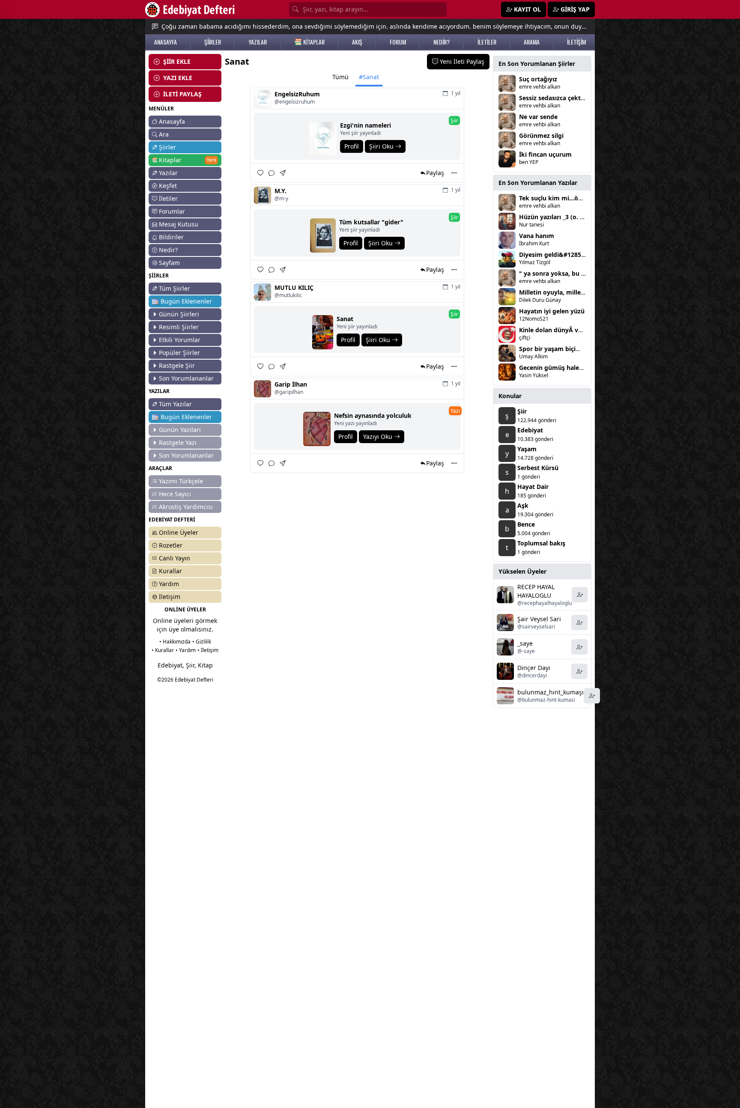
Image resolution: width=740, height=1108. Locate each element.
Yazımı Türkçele (181, 481)
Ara (164, 134)
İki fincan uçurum (545, 154)
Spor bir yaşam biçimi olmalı (561, 349)
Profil (351, 146)
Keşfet (168, 186)
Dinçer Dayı (533, 668)
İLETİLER (486, 42)
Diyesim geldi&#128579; (554, 254)
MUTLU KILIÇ (294, 287)
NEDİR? (441, 42)
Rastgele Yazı (178, 442)
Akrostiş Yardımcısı (186, 507)
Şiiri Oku (382, 146)
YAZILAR (257, 42)
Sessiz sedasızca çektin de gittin (566, 98)
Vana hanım (536, 236)
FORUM (398, 42)
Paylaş (435, 173)
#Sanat (369, 77)
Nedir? (168, 250)
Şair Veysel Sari (539, 619)
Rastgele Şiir (177, 365)
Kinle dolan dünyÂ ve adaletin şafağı (573, 330)
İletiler (168, 198)
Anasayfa (172, 121)
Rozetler (170, 545)
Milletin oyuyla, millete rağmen (565, 292)
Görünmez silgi (541, 135)
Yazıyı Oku (378, 436)
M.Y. (280, 191)
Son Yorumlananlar (186, 378)
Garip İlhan (291, 384)
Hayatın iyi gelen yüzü (552, 311)
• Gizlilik (201, 641)
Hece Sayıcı (175, 494)
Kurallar (170, 571)
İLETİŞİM (576, 42)
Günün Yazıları (180, 430)
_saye (525, 643)
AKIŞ (357, 42)
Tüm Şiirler (174, 288)
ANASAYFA (165, 42)
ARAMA (532, 42)
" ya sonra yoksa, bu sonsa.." (562, 273)
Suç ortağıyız (538, 79)
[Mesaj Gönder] (283, 173)
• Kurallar (163, 650)
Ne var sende (538, 117)
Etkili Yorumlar (179, 340)
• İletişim (207, 650)
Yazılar (168, 173)
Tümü (340, 77)
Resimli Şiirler (179, 327)
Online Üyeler (178, 532)
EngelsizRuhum (297, 94)
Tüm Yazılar (175, 404)
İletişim (169, 597)
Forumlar (172, 211)
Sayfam (169, 263)
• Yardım (186, 650)
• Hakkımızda (175, 641)
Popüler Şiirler (179, 352)
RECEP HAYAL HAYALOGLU (536, 591)
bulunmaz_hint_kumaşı (550, 692)
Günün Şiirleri (179, 314)
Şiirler (167, 147)
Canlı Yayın (174, 558)
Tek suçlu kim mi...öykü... (556, 198)
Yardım (169, 584)
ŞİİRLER (212, 42)
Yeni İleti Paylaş (461, 61)
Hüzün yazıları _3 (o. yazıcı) (558, 217)
